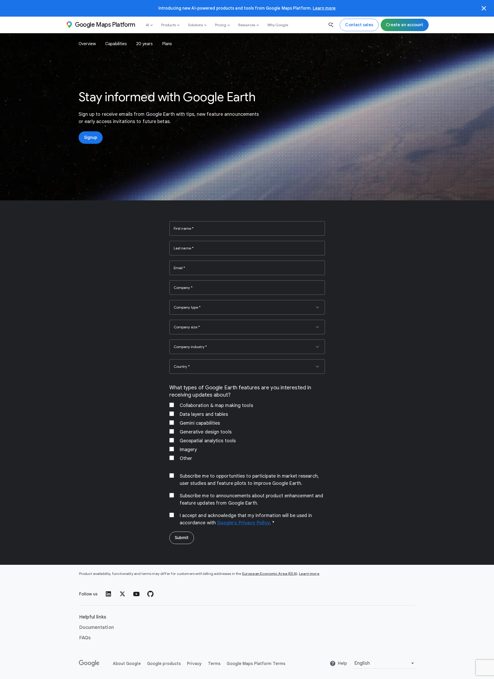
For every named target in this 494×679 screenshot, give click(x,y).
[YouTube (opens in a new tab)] (136, 594)
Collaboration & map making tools (216, 405)
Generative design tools (206, 432)
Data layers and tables (204, 414)
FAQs (85, 638)
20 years (144, 43)
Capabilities (116, 43)
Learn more (324, 8)
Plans (167, 43)
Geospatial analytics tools (208, 441)
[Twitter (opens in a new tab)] (122, 594)
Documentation (96, 627)
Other (186, 458)
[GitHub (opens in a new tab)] (150, 594)
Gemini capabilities (200, 423)
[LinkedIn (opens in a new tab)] (108, 594)
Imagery (188, 449)
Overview (87, 43)
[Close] (484, 8)
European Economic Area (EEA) (269, 573)
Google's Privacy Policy (243, 523)
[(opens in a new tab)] (89, 663)
